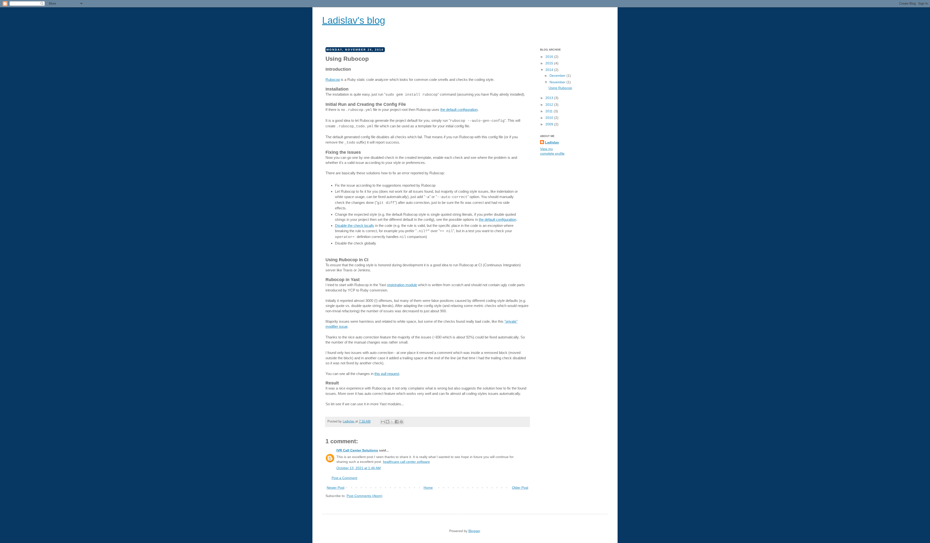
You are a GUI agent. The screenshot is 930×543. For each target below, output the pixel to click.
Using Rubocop (560, 88)
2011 (549, 111)
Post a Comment (344, 478)
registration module (402, 285)
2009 (549, 124)
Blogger (474, 531)
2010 (549, 118)
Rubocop (333, 79)
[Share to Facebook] (396, 421)
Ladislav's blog (353, 20)
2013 (549, 98)
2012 (549, 105)
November (558, 82)
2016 (549, 57)
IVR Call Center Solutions (357, 450)
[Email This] (382, 421)
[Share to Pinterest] (401, 421)
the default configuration (459, 109)
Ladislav (349, 421)
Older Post (520, 487)
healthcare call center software (406, 462)
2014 (549, 70)
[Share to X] (392, 421)
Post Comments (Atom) (364, 496)
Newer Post (335, 487)
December (558, 75)
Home (428, 487)
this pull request (386, 374)
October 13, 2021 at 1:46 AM (358, 468)
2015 (549, 63)
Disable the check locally (354, 225)
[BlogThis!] (387, 421)
